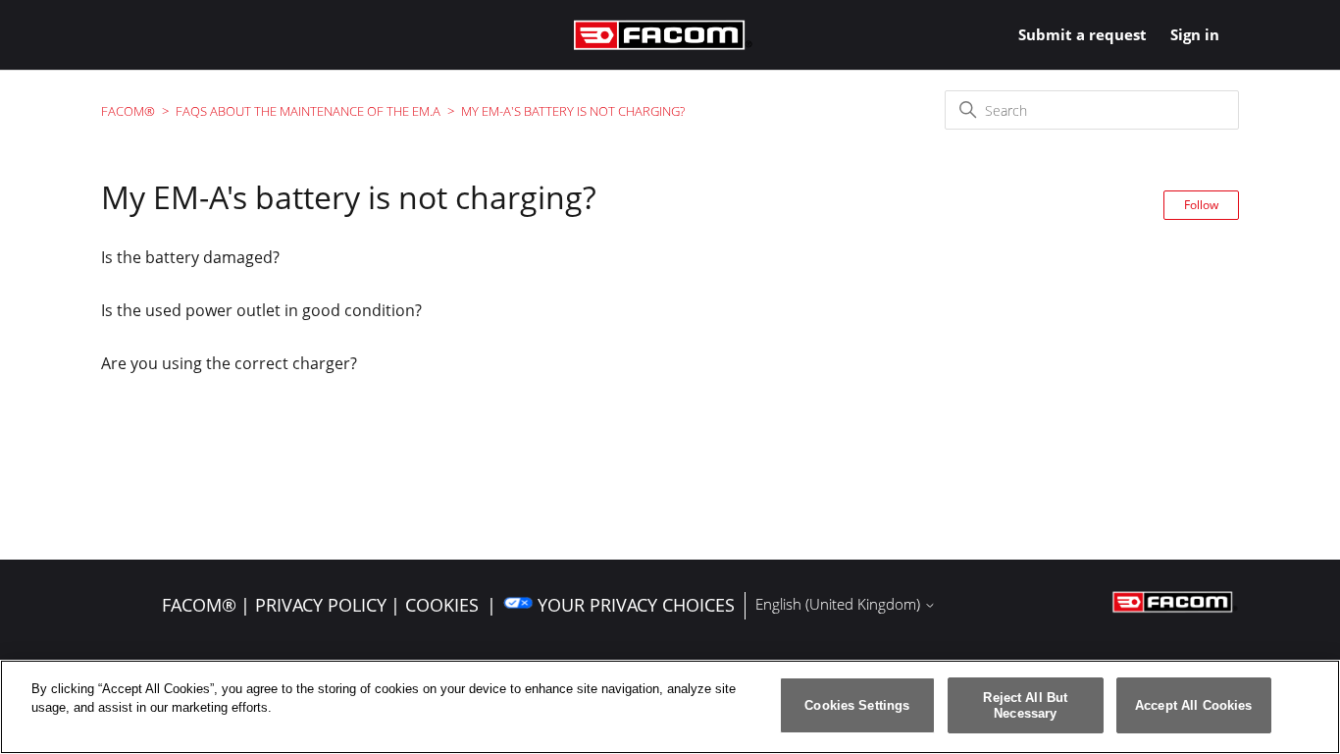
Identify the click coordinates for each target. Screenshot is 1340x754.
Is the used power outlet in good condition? (261, 310)
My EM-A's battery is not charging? (573, 111)
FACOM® (128, 111)
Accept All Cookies (1193, 705)
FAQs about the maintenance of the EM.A (308, 111)
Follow (1201, 204)
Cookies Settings (856, 705)
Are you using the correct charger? (229, 363)
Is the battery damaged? (190, 257)
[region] (670, 707)
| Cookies (434, 605)
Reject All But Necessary (1025, 705)
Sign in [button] (1194, 34)
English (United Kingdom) (839, 604)
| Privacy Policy (313, 605)
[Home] (663, 35)
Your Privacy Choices (636, 605)
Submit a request (1082, 34)
